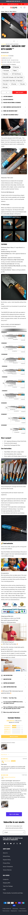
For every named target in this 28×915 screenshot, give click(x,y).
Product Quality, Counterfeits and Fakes (13, 893)
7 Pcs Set (22, 84)
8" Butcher (5, 74)
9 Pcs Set (5, 87)
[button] (3, 7)
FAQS (4, 889)
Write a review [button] (14, 736)
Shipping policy (14, 910)
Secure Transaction (8, 866)
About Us (5, 853)
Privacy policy (22, 908)
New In (7, 11)
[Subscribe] (23, 832)
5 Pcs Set (13, 84)
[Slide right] (17, 41)
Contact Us (6, 879)
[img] (4, 758)
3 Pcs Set (5, 84)
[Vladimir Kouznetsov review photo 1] (4, 804)
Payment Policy (7, 859)
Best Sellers (13, 11)
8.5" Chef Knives (16, 74)
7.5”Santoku (16, 67)
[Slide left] (10, 41)
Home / (3, 11)
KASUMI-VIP (8, 908)
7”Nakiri (15, 70)
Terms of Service (7, 870)
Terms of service (6, 910)
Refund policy (15, 908)
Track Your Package (8, 886)
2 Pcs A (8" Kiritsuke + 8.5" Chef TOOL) (13, 77)
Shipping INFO (6, 882)
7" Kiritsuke (6, 70)
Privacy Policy (6, 863)
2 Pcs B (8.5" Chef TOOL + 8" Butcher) (12, 80)
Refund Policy (6, 856)
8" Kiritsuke (6, 67)
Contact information (22, 910)
